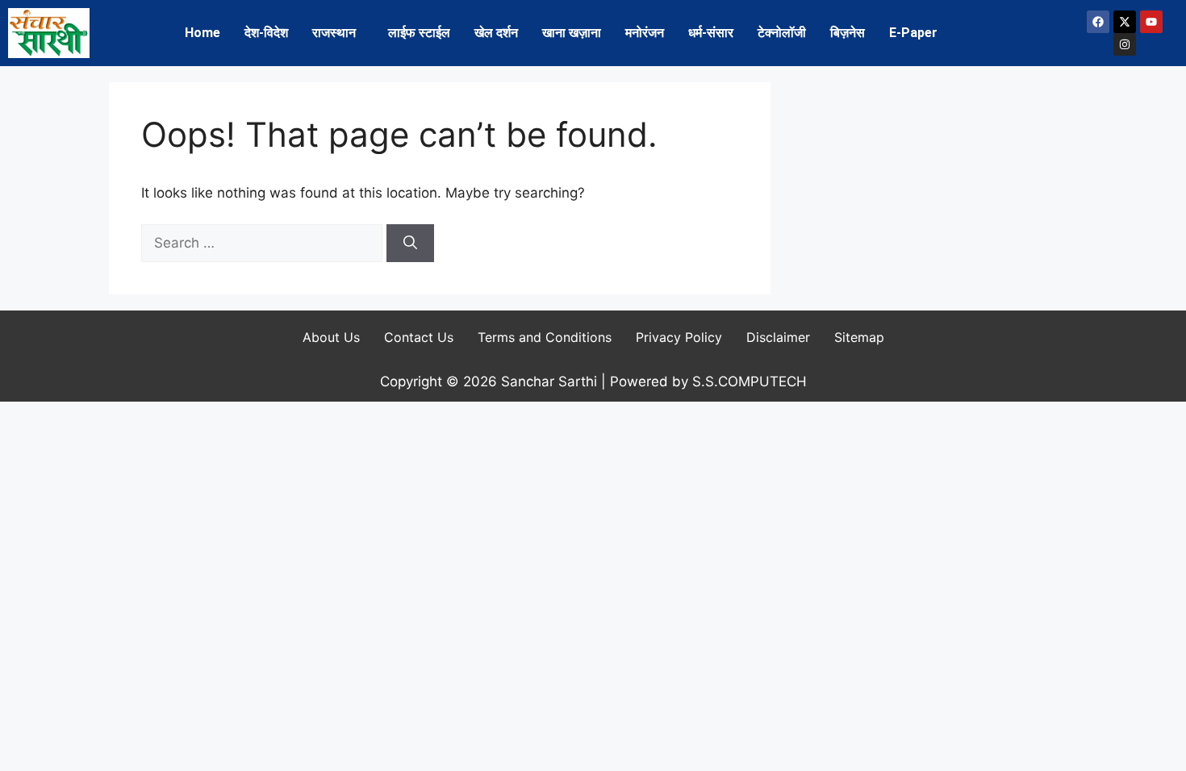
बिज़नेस (847, 32)
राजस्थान (334, 32)
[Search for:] (263, 243)
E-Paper (913, 32)
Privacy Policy (679, 337)
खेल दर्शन (496, 32)
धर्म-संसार (710, 32)
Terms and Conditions (545, 337)
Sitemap (859, 337)
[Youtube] (1151, 21)
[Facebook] (1098, 21)
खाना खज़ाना (571, 32)
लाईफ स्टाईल (419, 32)
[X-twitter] (1124, 21)
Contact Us (418, 337)
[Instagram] (1124, 44)
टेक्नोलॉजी (782, 32)
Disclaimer (778, 337)
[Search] (410, 243)
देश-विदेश (266, 32)
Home (202, 32)
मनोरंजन (644, 32)
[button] (338, 33)
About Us (331, 337)
